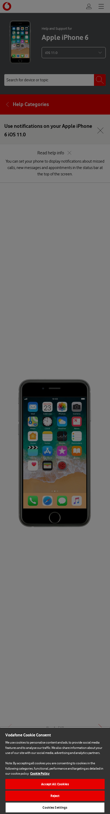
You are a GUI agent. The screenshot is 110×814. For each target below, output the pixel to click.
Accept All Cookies (55, 784)
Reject (55, 796)
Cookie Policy (40, 773)
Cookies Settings (54, 807)
